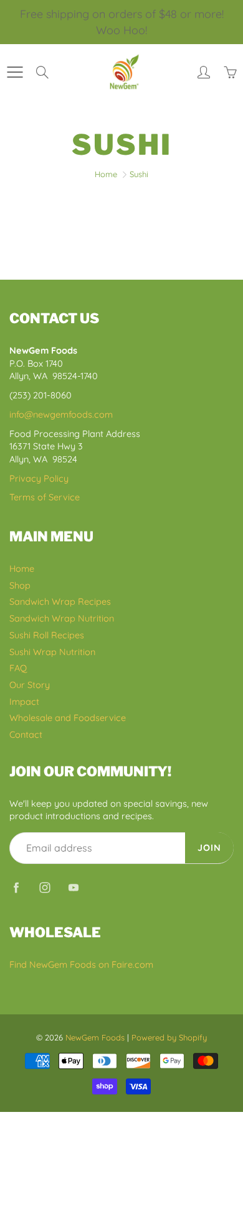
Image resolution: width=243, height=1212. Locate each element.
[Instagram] (44, 887)
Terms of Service (44, 497)
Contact (25, 734)
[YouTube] (73, 887)
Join (209, 847)
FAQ (18, 668)
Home (106, 174)
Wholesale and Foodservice (67, 717)
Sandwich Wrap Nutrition (61, 618)
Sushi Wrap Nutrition (52, 652)
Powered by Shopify (169, 1037)
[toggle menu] (15, 72)
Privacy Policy (39, 478)
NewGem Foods (95, 1037)
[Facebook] (16, 887)
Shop (20, 585)
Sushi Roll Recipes (46, 635)
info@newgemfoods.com (61, 414)
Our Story (29, 685)
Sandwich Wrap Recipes (60, 601)
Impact (24, 701)
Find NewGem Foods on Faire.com (81, 964)
